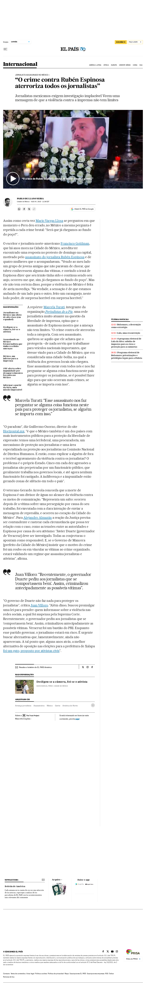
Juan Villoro (39, 605)
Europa (114, 65)
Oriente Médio (125, 65)
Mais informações (22, 719)
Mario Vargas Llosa (49, 221)
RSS (106, 973)
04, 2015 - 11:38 (40, 202)
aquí (77, 719)
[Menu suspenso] (5, 49)
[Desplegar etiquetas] (93, 705)
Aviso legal (30, 973)
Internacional (20, 64)
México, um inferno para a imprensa (10, 358)
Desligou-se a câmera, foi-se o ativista (11, 329)
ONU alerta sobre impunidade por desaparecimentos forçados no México (13, 373)
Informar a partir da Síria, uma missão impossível (12, 387)
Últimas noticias (120, 319)
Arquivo (56, 880)
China (135, 65)
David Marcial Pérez (44, 686)
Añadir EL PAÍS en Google (84, 209)
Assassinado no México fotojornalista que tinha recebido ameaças (12, 344)
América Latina (95, 65)
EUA (141, 65)
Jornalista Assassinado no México (31, 75)
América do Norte (70, 705)
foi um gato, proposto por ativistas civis (31, 651)
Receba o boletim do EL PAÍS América (35, 667)
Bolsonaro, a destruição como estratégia (126, 326)
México (50, 705)
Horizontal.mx (13, 431)
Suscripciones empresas (95, 973)
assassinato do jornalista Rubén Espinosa (54, 257)
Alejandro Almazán (37, 518)
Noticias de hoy (8, 977)
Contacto (6, 973)
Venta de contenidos (18, 973)
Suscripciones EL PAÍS (78, 973)
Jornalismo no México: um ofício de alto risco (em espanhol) (12, 316)
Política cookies (41, 973)
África (106, 65)
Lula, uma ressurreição (128, 333)
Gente (57, 705)
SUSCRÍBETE (120, 42)
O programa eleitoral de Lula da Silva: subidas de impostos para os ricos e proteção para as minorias (126, 342)
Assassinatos (39, 705)
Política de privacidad (56, 973)
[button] (73, 149)
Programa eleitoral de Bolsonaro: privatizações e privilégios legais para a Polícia (126, 355)
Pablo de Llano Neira (30, 198)
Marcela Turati (54, 307)
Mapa (67, 973)
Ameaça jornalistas (23, 705)
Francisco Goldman (75, 243)
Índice (111, 973)
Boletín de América (15, 886)
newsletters (11, 880)
